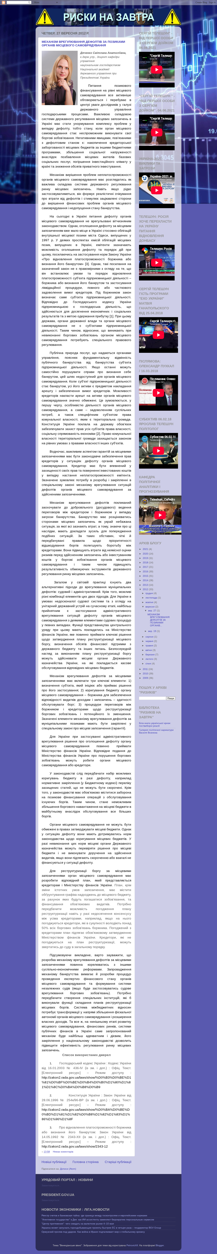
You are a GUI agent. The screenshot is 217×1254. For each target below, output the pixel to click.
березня (150, 654)
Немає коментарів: (63, 1151)
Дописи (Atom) (68, 1169)
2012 (146, 589)
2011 (146, 669)
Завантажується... (51, 1185)
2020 (146, 553)
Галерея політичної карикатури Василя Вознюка (156, 731)
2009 (146, 678)
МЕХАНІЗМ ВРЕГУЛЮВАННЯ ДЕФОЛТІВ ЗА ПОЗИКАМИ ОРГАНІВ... (158, 620)
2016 (146, 571)
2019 (146, 558)
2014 (146, 580)
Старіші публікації (118, 1162)
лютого (149, 659)
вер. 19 (152, 631)
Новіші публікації (54, 1162)
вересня (150, 606)
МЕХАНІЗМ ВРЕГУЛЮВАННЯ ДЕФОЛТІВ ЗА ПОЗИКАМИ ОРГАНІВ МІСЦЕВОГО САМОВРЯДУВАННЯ (83, 43)
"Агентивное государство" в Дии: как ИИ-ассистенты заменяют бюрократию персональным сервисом (98, 1219)
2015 (146, 576)
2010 (146, 673)
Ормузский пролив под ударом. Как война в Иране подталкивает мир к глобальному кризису (93, 1232)
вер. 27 (152, 610)
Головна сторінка (86, 1162)
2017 (146, 567)
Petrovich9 (132, 1245)
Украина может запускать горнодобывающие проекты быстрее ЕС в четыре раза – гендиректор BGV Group (101, 1227)
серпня (149, 636)
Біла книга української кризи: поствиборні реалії (155, 724)
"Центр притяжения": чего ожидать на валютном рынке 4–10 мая (78, 1223)
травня (149, 645)
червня (149, 641)
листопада (151, 597)
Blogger (160, 1245)
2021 (146, 549)
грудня (149, 593)
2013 (146, 585)
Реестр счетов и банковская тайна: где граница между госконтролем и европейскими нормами (94, 1215)
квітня (149, 650)
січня (148, 663)
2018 (146, 562)
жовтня (149, 602)
